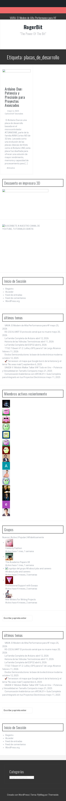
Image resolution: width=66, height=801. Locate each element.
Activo (14, 537)
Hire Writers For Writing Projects (20, 599)
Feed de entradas (13, 295)
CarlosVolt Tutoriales (14, 114)
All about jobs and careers (17, 571)
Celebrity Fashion (13, 548)
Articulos (11, 168)
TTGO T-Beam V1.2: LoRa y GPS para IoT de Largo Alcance (33, 348)
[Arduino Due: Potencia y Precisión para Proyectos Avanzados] (16, 76)
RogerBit (33, 27)
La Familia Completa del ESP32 (20, 345)
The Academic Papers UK (17, 562)
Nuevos (6, 537)
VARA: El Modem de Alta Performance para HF (33, 18)
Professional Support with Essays (21, 585)
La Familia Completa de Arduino (20, 338)
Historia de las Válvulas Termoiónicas (22, 341)
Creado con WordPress (18, 795)
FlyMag (40, 795)
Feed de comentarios (15, 298)
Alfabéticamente (35, 537)
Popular (22, 537)
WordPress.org (12, 301)
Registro (9, 289)
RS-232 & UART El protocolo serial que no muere (28, 332)
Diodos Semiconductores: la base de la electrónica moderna (33, 354)
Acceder (9, 292)
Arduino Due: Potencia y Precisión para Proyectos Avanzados (15, 97)
